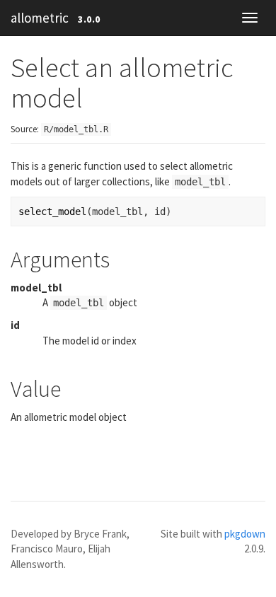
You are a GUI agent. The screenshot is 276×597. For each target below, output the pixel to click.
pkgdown (244, 533)
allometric (40, 17)
